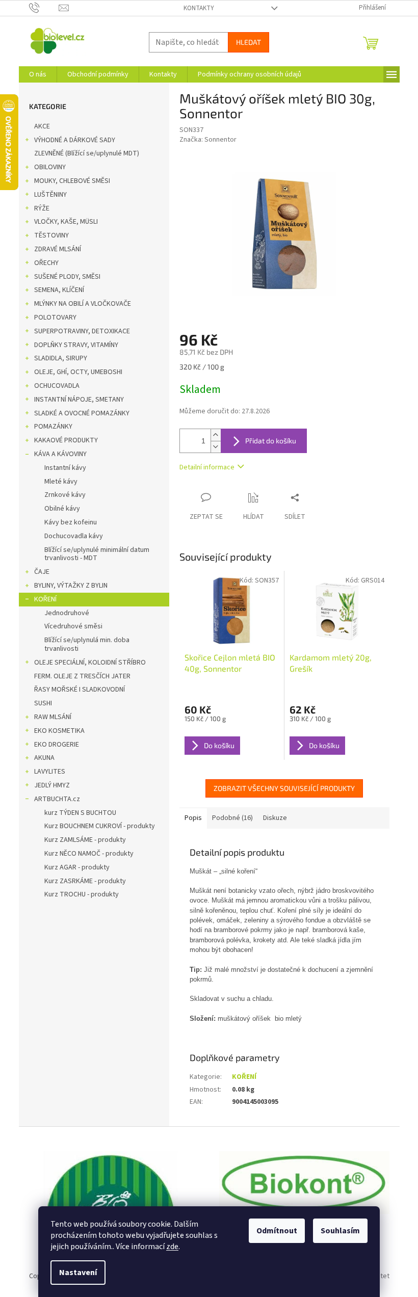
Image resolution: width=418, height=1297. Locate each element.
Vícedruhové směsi (73, 626)
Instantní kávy (65, 468)
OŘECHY (46, 263)
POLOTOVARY (55, 317)
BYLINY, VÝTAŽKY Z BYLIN (71, 585)
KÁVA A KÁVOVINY (60, 454)
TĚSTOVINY (51, 235)
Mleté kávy (60, 482)
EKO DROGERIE (56, 744)
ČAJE (41, 572)
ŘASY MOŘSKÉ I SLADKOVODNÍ (79, 689)
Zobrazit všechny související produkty (284, 788)
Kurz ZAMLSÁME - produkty (85, 840)
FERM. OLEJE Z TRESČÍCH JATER (82, 676)
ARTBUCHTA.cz (57, 799)
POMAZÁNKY (53, 426)
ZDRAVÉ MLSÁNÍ (57, 249)
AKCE (42, 126)
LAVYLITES (49, 771)
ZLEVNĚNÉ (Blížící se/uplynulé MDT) (86, 153)
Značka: (208, 140)
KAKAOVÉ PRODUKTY (66, 440)
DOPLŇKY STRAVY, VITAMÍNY (76, 345)
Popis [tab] (193, 818)
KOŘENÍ (45, 599)
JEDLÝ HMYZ (52, 785)
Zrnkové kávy (65, 495)
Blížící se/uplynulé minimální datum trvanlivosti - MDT (96, 554)
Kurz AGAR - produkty (77, 867)
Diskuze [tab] (275, 818)
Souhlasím (340, 1230)
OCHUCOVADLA (57, 386)
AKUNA (44, 758)
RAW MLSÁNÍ (52, 717)
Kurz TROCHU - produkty (81, 894)
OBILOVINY (50, 167)
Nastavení (78, 1272)
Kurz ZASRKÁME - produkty (85, 881)
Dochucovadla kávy (73, 536)
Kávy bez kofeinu (70, 522)
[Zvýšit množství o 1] (216, 435)
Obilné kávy (62, 509)
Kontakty (199, 8)
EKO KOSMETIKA (59, 731)
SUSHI (43, 703)
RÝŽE (41, 208)
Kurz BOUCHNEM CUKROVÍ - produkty (99, 826)
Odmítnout (276, 1230)
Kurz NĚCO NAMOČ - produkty (89, 854)
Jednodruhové (66, 613)
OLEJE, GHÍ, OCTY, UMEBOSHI (78, 372)
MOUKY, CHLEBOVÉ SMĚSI (72, 181)
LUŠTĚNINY (50, 195)
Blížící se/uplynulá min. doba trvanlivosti (86, 644)
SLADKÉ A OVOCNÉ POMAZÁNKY (81, 413)
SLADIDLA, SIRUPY (60, 358)
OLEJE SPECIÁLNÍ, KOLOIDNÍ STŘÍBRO (90, 662)
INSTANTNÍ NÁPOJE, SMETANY (79, 399)
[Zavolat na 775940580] (44, 7)
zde (172, 1246)
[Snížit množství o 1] (216, 447)
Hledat (248, 42)
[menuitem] (38, 74)
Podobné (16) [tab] (232, 818)
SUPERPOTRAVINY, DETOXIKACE (82, 331)
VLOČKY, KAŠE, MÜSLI (66, 222)
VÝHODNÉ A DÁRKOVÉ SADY (74, 140)
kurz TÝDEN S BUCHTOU (80, 813)
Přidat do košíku (270, 440)
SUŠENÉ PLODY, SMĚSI (67, 277)
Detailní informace (206, 467)
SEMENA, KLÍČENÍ (59, 290)
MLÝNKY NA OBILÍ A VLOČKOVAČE (82, 304)
